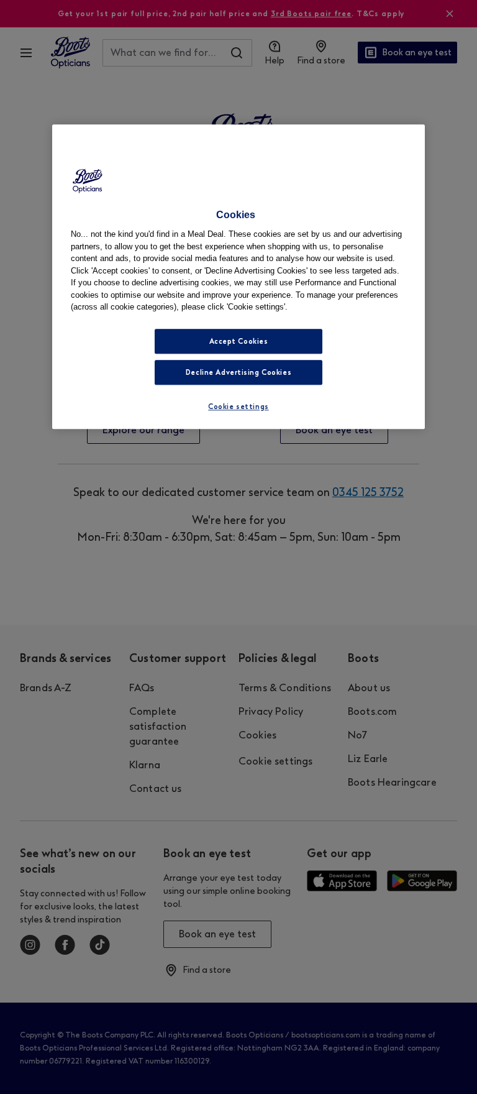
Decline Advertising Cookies (238, 372)
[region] (238, 276)
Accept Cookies (238, 341)
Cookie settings (238, 406)
